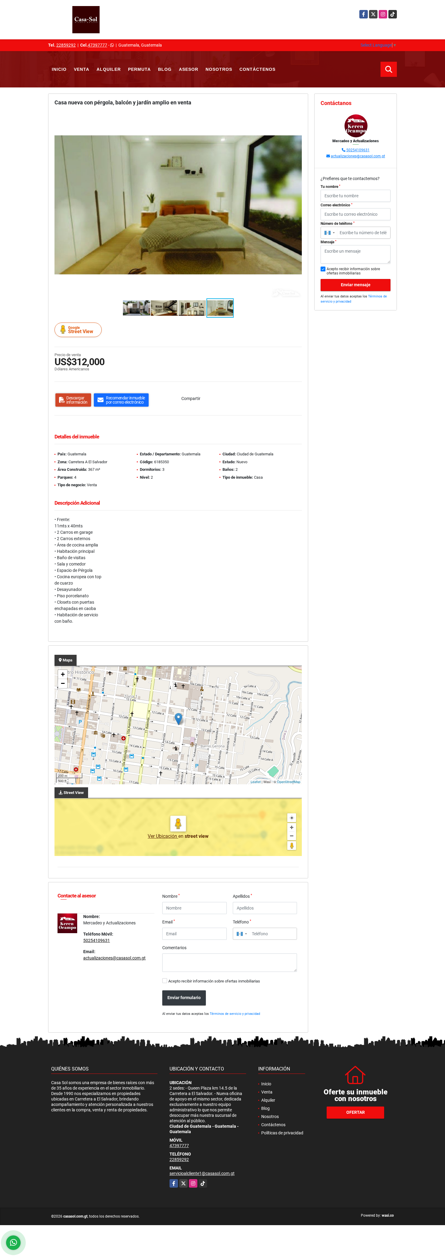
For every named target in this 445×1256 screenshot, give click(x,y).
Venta (81, 69)
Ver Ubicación (163, 836)
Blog (165, 69)
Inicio (59, 69)
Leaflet (256, 781)
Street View (80, 330)
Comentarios (174, 947)
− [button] (63, 683)
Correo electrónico (336, 205)
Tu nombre (330, 186)
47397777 (97, 45)
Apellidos (242, 896)
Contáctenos (257, 69)
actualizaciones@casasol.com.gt (114, 958)
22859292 (66, 45)
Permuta (139, 69)
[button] (296, 118)
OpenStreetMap (288, 781)
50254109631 (96, 940)
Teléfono (242, 921)
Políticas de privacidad (282, 1132)
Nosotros (219, 69)
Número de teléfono (337, 223)
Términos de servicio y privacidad (235, 1014)
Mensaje (328, 242)
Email (168, 921)
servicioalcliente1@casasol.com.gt (202, 1173)
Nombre (171, 896)
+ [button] (63, 674)
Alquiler (109, 69)
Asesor (188, 69)
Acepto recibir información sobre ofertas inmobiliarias (214, 981)
